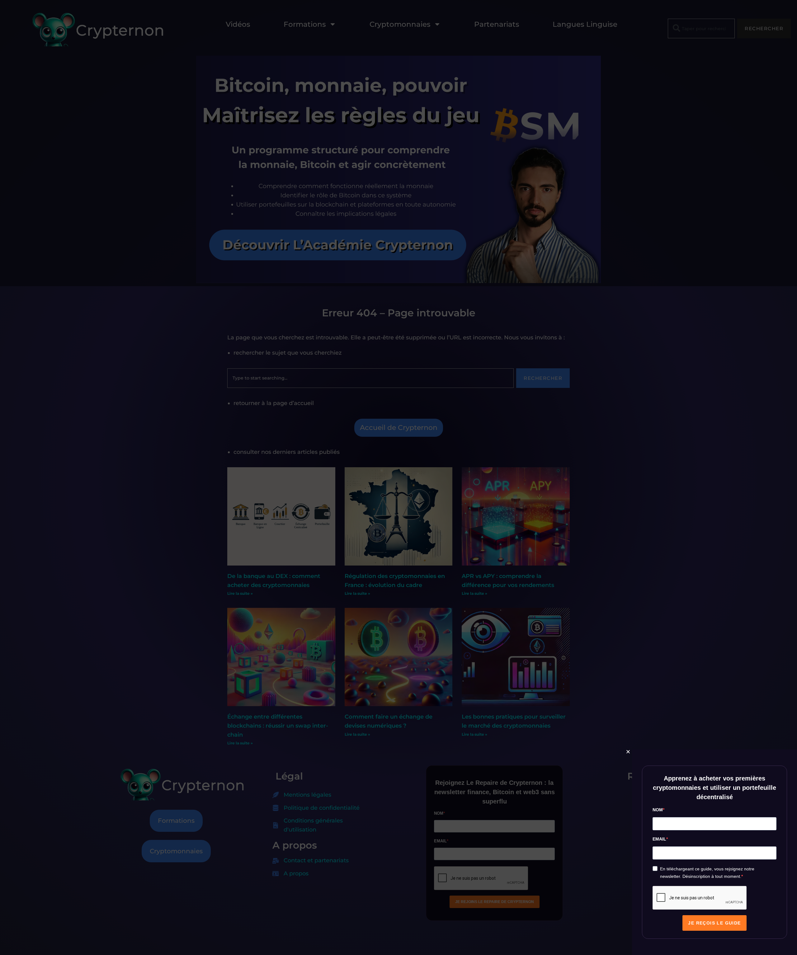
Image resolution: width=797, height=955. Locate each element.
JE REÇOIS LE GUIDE (714, 922)
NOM (658, 809)
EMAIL (659, 838)
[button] (628, 751)
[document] (398, 477)
